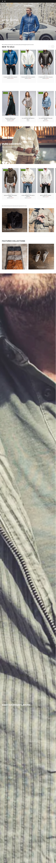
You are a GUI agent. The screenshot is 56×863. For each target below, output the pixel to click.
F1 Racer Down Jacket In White (28, 77)
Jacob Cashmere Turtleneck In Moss (10, 196)
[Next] (52, 46)
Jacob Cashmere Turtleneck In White (28, 196)
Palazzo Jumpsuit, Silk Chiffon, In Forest (10, 119)
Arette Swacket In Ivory (45, 195)
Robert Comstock (10, 194)
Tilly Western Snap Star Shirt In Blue (46, 119)
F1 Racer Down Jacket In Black (46, 77)
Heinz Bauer (10, 75)
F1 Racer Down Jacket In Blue (10, 77)
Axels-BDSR (45, 194)
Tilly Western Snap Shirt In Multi (28, 119)
